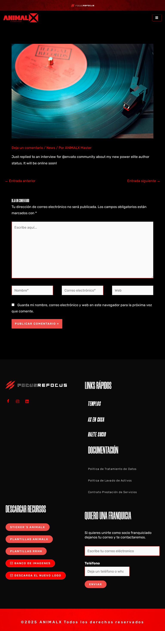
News (50, 148)
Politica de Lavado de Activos (110, 480)
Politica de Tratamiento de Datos (112, 469)
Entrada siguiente (143, 181)
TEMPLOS (94, 403)
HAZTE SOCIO (97, 434)
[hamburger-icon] (157, 17)
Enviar (95, 584)
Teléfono (92, 563)
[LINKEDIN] (28, 401)
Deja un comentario (27, 148)
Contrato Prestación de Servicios (112, 492)
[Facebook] (9, 401)
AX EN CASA (96, 419)
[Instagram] (19, 401)
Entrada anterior (20, 181)
